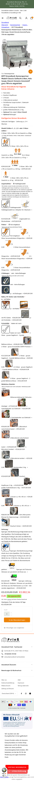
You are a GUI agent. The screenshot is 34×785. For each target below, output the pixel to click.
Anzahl (5, 609)
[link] (17, 11)
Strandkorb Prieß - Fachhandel (18, 708)
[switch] (4, 776)
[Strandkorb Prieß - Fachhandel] (10, 642)
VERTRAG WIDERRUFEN (17, 767)
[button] (2, 18)
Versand (9, 599)
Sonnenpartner (15, 25)
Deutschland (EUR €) (8, 693)
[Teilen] (30, 71)
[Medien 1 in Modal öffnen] (17, 53)
